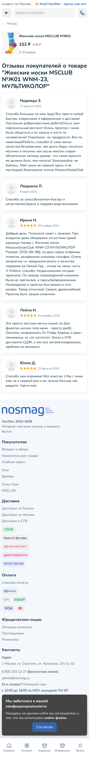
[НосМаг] (44, 411)
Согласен (44, 727)
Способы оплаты (15, 582)
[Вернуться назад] (6, 13)
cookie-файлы (55, 718)
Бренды (8, 476)
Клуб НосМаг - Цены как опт (63, 4)
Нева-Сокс (10, 484)
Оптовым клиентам (17, 627)
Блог (5, 470)
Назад (12, 23)
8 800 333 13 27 (14, 671)
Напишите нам (34, 684)
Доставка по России (18, 508)
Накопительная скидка (20, 455)
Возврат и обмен (15, 449)
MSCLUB (8, 490)
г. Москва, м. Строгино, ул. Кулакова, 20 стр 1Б (38, 663)
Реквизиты (10, 639)
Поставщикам (13, 633)
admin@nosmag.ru (16, 678)
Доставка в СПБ (15, 521)
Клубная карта (13, 462)
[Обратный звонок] (82, 13)
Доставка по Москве (18, 515)
